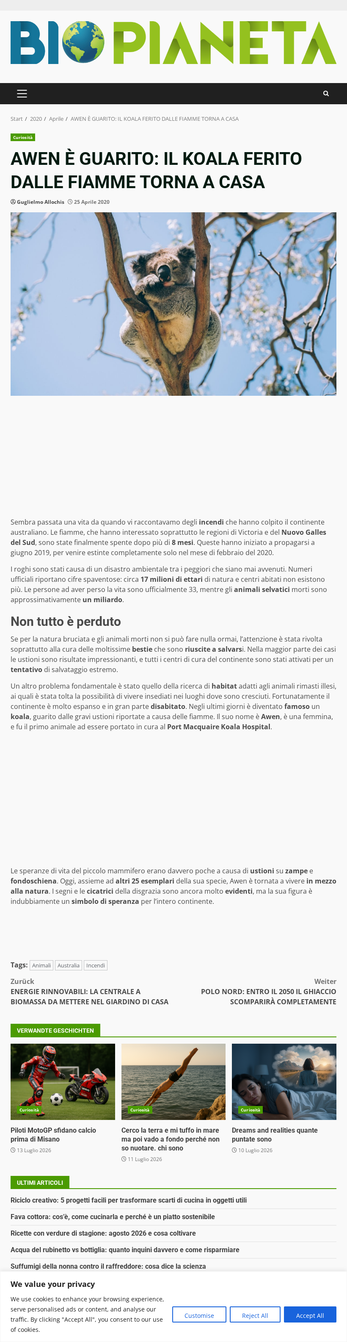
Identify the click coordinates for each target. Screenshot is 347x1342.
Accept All (310, 1315)
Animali (41, 965)
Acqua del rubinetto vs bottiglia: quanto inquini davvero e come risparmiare (125, 1250)
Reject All (255, 1315)
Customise (199, 1315)
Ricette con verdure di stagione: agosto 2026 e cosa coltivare (103, 1233)
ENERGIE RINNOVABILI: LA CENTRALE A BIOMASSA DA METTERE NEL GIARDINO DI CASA (89, 991)
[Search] (326, 93)
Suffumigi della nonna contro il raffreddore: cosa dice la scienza (108, 1266)
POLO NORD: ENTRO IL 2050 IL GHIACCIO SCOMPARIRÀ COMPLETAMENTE (268, 991)
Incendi (95, 965)
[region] (173, 1306)
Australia (69, 965)
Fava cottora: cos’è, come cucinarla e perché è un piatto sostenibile (113, 1217)
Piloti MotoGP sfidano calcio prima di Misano (63, 1082)
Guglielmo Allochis (40, 202)
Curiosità (23, 137)
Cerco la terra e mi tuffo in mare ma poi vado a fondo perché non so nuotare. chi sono (173, 1082)
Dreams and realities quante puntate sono (284, 1082)
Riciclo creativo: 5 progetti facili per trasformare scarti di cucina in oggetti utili (129, 1200)
